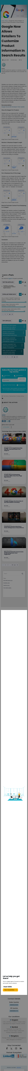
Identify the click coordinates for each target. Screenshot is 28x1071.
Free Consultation (9, 990)
